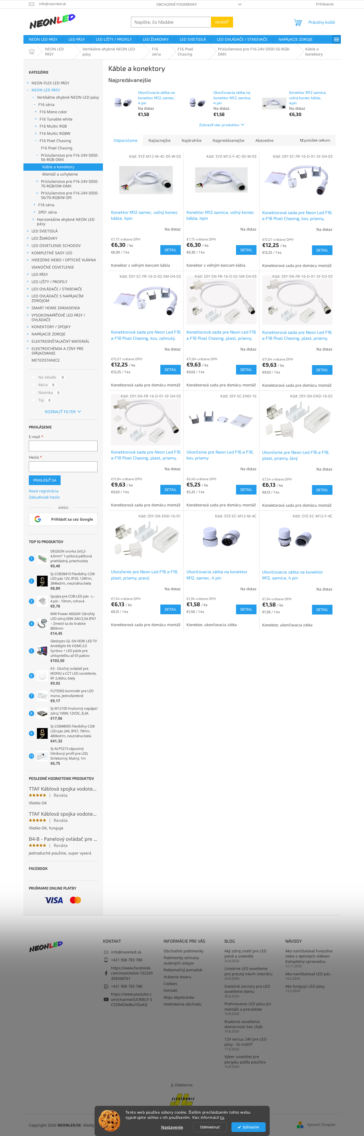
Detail (170, 250)
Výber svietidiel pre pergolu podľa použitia (245, 1059)
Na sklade (51, 377)
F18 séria (46, 204)
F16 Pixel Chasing (55, 140)
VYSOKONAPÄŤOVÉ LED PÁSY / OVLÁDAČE (58, 317)
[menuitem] (43, 39)
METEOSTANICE (46, 360)
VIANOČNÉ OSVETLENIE (53, 267)
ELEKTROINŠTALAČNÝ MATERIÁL (60, 341)
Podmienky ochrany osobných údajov (181, 960)
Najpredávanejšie (228, 140)
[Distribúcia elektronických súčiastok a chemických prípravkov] (182, 1098)
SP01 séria (47, 212)
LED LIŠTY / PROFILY (49, 281)
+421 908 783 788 (126, 959)
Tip (44, 400)
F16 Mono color (53, 111)
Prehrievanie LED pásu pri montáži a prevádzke (247, 1006)
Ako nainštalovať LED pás (307, 973)
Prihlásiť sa (44, 480)
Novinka (48, 392)
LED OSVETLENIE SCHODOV (56, 245)
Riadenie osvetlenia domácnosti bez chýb (243, 1024)
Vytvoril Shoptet (321, 1124)
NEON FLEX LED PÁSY (50, 82)
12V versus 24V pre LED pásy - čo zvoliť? (245, 1042)
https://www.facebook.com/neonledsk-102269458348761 (132, 973)
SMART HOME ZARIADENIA (56, 307)
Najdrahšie (192, 140)
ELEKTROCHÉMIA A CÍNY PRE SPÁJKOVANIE (58, 351)
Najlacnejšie (159, 140)
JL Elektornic (182, 1084)
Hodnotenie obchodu (183, 1004)
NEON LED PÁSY (46, 89)
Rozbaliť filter (60, 411)
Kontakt (170, 990)
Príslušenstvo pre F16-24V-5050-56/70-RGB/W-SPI (70, 195)
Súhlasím (251, 1127)
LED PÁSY (40, 274)
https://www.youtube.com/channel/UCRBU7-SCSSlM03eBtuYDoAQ (131, 999)
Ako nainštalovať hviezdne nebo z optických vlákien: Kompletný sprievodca (308, 956)
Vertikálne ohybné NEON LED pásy (68, 97)
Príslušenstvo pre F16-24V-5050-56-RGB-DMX (70, 157)
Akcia (46, 384)
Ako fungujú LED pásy (305, 986)
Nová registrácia (43, 490)
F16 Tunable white (56, 119)
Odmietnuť (210, 1127)
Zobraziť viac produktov (219, 124)
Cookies (170, 983)
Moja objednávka (179, 997)
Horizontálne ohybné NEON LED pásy (66, 221)
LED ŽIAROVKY (44, 238)
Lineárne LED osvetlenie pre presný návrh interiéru (248, 971)
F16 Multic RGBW (55, 133)
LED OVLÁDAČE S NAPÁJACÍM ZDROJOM (58, 298)
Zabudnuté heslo (44, 497)
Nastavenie (172, 1127)
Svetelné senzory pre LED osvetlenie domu (247, 989)
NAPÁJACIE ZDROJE (48, 334)
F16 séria (46, 104)
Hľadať (222, 22)
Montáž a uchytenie (60, 174)
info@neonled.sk (126, 952)
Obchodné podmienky (176, 4)
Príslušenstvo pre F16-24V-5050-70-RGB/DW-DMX (70, 183)
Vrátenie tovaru (177, 976)
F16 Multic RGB (53, 126)
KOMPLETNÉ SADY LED (52, 252)
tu (222, 1117)
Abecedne (264, 140)
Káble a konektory (58, 166)
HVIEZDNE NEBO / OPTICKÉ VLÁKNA (64, 259)
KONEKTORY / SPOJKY (51, 326)
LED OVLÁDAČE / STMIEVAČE (57, 288)
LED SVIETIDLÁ (45, 231)
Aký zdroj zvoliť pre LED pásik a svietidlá (245, 953)
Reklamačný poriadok (183, 969)
